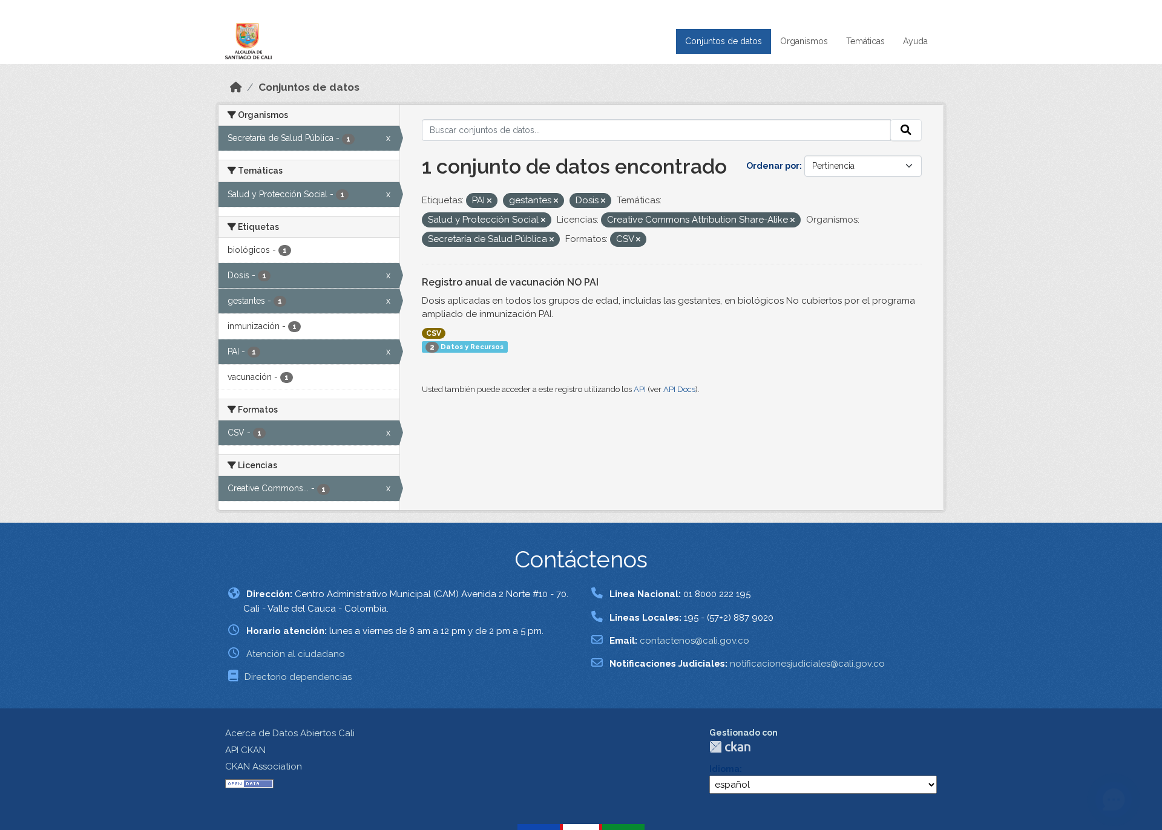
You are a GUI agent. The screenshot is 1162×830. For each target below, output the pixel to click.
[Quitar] (489, 201)
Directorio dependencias (298, 677)
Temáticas (865, 41)
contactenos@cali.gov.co (694, 640)
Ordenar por (772, 166)
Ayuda (915, 41)
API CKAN (245, 750)
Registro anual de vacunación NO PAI (510, 282)
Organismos (804, 41)
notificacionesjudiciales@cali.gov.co (807, 663)
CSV (433, 333)
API (640, 389)
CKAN (729, 746)
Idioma (724, 769)
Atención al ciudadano (295, 654)
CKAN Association (263, 766)
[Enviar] (906, 130)
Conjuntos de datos (723, 41)
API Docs (679, 389)
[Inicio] (236, 87)
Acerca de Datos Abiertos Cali (290, 733)
